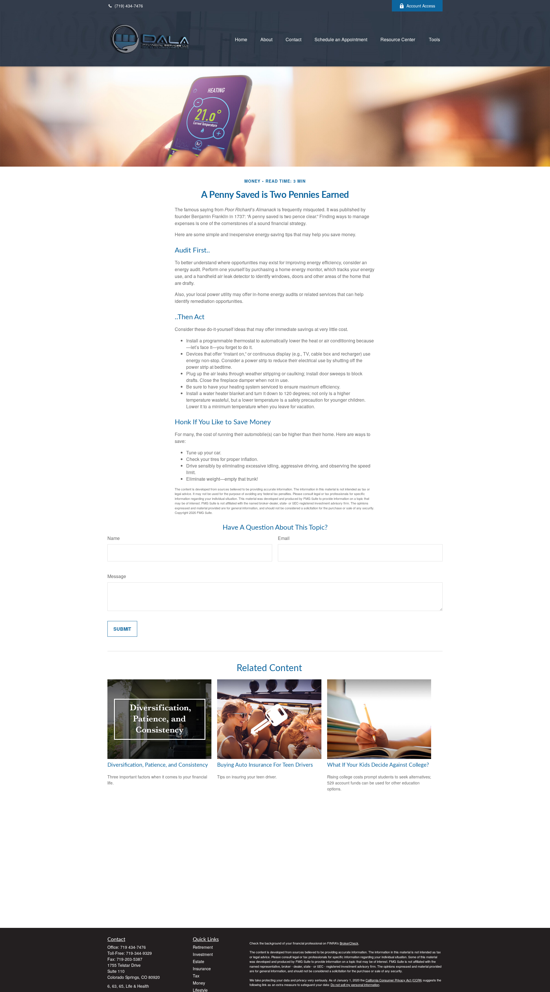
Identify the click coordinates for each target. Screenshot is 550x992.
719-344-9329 (139, 953)
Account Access (420, 6)
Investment (203, 954)
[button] (241, 39)
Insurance (202, 968)
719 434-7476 (133, 947)
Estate (198, 961)
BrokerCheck (349, 943)
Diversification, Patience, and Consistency (157, 765)
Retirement (203, 947)
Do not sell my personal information (355, 984)
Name (113, 538)
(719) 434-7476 (129, 6)
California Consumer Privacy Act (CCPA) (394, 980)
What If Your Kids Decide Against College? (378, 765)
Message (116, 576)
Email (284, 538)
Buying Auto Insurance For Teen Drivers (265, 765)
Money (199, 983)
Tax (196, 976)
